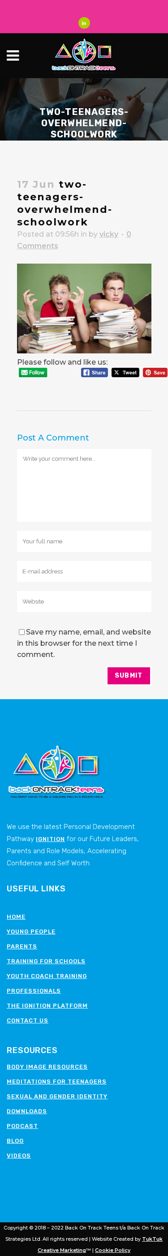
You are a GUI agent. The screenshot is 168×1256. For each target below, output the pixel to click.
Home (16, 916)
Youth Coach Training (47, 976)
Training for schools (46, 961)
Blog (15, 1140)
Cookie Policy (112, 1250)
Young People (31, 931)
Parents (22, 946)
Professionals (34, 990)
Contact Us (27, 1020)
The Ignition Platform (47, 1005)
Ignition (50, 839)
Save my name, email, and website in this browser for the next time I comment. (84, 643)
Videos (19, 1155)
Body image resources (47, 1066)
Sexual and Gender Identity (57, 1096)
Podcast (22, 1126)
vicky (108, 234)
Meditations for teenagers (57, 1081)
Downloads (27, 1111)
